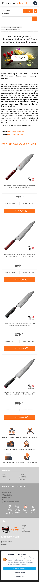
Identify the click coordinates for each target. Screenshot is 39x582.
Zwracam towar (6, 497)
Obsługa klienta (25, 530)
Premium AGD (23, 476)
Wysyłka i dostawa (6, 494)
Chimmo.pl (4, 544)
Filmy (4, 27)
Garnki (3, 474)
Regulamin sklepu (6, 492)
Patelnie (4, 476)
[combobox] (17, 18)
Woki (3, 477)
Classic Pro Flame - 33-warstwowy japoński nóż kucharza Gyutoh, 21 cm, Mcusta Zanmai (19, 255)
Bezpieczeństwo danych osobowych (11, 501)
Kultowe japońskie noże (14, 27)
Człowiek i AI (5, 503)
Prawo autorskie (26, 531)
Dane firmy (24, 525)
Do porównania (10, 203)
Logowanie (6, 10)
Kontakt (4, 491)
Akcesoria (22, 474)
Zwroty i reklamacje (7, 495)
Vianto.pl (3, 543)
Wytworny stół (23, 477)
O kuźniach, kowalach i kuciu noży (10, 29)
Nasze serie (22, 479)
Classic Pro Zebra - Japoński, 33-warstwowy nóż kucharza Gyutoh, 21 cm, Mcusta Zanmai (19, 393)
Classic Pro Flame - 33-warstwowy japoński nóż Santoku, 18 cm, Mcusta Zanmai (19, 186)
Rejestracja (6, 13)
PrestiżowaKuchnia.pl (6, 541)
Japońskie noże (6, 479)
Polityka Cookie (6, 500)
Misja (23, 528)
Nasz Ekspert (25, 527)
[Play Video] (19, 57)
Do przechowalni (28, 203)
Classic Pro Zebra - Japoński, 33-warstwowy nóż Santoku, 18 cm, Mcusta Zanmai (19, 324)
